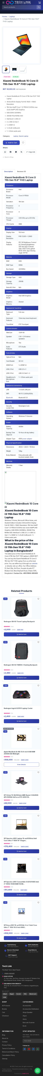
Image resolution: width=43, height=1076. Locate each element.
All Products (6, 1005)
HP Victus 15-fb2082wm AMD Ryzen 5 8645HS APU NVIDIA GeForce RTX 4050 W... (21, 796)
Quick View (22, 608)
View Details (21, 764)
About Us (5, 1038)
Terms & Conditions (8, 1048)
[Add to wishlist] (23, 142)
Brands (4, 1009)
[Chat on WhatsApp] (37, 1071)
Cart (3, 1012)
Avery (25, 1019)
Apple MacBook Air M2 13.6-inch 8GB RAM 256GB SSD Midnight (19, 753)
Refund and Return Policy (10, 1052)
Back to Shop (9, 157)
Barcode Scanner (29, 1022)
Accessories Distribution (31, 1009)
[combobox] (19, 7)
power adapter (27, 439)
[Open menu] (3, 2)
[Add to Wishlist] (38, 599)
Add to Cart (12, 143)
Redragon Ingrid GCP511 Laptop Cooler (18, 708)
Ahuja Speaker (27, 1012)
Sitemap (4, 1058)
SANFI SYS (25, 1073)
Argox (25, 1016)
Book (24, 1026)
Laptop (12, 16)
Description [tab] (8, 171)
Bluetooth (9, 397)
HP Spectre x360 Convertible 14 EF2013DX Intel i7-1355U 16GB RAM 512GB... (21, 883)
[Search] (39, 7)
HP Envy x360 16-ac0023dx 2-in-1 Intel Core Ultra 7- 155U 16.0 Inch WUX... (20, 926)
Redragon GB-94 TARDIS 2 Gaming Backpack (20, 665)
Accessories (27, 1005)
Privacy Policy (7, 1045)
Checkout (5, 1016)
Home (4, 16)
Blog (3, 1035)
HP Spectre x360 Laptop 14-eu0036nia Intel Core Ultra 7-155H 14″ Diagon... (20, 839)
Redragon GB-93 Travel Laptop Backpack (19, 621)
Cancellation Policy (8, 1055)
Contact (4, 1042)
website (34, 563)
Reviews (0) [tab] (21, 171)
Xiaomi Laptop (23, 136)
